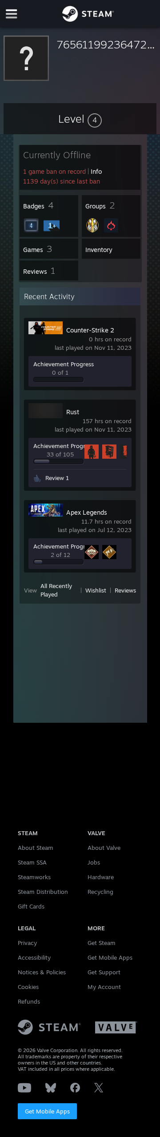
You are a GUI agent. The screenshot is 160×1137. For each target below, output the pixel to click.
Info (96, 171)
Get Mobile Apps (47, 1111)
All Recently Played (56, 590)
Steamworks (34, 877)
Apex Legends (86, 512)
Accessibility (34, 957)
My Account (104, 986)
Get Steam (102, 942)
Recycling (100, 891)
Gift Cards (31, 906)
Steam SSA (32, 862)
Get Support (104, 972)
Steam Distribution (43, 891)
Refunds (29, 1001)
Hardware (101, 877)
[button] (80, 119)
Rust (72, 412)
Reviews (125, 590)
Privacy (27, 942)
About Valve (104, 847)
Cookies (28, 986)
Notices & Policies (42, 972)
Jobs (94, 862)
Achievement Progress (63, 364)
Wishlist (95, 590)
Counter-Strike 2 (90, 330)
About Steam (35, 847)
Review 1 (57, 477)
